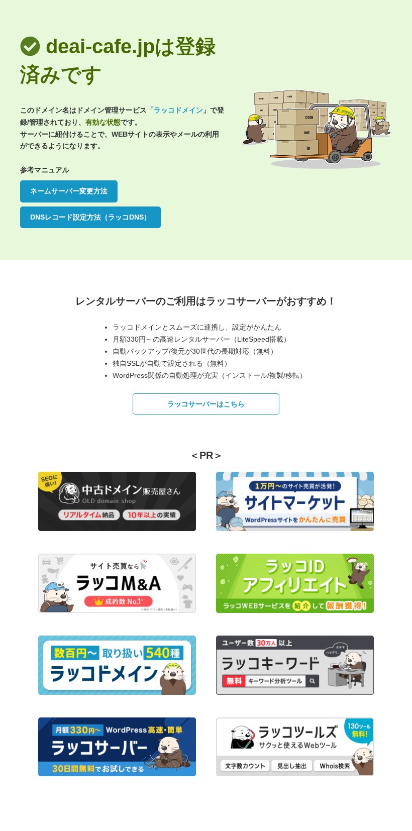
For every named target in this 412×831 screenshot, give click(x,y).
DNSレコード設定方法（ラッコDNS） (90, 217)
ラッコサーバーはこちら (206, 404)
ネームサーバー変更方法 (69, 191)
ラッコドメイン (178, 110)
